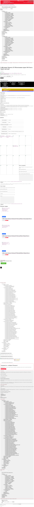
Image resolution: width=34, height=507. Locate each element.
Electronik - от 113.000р (7, 340)
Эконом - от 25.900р (6, 345)
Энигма (5, 347)
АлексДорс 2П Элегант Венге (9, 300)
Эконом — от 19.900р (8, 487)
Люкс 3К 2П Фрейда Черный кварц (10, 315)
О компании (3, 31)
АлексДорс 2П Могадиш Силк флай (10, 408)
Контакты (3, 34)
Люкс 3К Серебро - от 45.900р (9, 15)
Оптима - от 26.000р (8, 22)
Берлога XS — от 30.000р (9, 488)
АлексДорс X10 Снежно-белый (9, 402)
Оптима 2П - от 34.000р (8, 47)
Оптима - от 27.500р (6, 343)
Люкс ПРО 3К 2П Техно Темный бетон (10, 333)
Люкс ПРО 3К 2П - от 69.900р (9, 17)
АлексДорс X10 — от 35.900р (9, 476)
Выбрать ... (6, 220)
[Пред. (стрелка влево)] (0, 506)
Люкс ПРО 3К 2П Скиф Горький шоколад (11, 448)
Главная (1, 62)
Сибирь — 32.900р (8, 486)
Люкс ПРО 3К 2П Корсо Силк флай (10, 330)
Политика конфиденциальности (4, 378)
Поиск (11, 8)
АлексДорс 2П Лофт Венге (9, 409)
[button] (1, 267)
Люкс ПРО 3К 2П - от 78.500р (8, 321)
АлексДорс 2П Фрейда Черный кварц (10, 418)
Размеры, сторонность (3, 76)
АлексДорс (6, 27)
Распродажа (5, 53)
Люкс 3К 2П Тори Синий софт (9, 309)
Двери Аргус (5, 11)
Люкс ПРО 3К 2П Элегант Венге (10, 454)
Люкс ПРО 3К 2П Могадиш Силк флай (10, 331)
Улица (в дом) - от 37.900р (9, 18)
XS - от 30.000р (10, 62)
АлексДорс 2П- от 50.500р (7, 287)
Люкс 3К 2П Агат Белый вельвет (10, 306)
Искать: (1, 8)
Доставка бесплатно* (5, 86)
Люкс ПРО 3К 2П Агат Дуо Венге (10, 325)
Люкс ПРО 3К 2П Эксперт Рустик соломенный (12, 337)
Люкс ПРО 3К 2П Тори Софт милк (10, 334)
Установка (3, 33)
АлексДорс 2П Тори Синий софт (10, 415)
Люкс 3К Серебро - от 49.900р (8, 303)
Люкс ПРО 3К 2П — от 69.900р (9, 480)
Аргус (6, 28)
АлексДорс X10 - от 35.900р (9, 13)
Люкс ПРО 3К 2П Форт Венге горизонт (11, 335)
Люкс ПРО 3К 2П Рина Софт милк (10, 327)
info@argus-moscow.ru (31, 1)
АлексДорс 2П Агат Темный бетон (10, 290)
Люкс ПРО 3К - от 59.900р (9, 41)
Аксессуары (3, 351)
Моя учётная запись (5, 500)
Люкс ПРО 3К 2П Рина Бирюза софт (10, 329)
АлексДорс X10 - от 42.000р (8, 285)
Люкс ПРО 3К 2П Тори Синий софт (10, 451)
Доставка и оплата (4, 32)
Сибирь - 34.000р (6, 344)
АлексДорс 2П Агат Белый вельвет (10, 406)
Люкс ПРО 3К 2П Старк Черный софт (10, 332)
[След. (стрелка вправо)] (1, 506)
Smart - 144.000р (6, 341)
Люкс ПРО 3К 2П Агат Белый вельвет (10, 322)
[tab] (18, 88)
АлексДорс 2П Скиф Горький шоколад (10, 412)
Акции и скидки (4, 56)
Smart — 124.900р (7, 483)
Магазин (3, 35)
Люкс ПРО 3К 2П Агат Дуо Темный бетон (11, 323)
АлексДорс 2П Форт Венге (9, 288)
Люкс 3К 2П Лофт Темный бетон (10, 427)
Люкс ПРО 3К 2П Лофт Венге (9, 326)
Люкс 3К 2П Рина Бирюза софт (9, 424)
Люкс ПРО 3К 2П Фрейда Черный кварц (11, 336)
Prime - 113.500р (6, 457)
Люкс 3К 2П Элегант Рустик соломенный (11, 317)
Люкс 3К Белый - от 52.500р (8, 302)
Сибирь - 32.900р (7, 23)
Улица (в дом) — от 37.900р (9, 481)
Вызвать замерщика (6, 90)
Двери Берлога (6, 21)
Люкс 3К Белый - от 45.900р (9, 14)
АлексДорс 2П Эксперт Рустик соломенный (11, 299)
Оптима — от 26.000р (8, 485)
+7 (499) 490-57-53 (6, 1)
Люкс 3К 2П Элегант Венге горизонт (10, 433)
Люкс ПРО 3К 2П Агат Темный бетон (10, 439)
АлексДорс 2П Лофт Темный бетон (10, 294)
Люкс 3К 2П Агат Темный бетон (10, 305)
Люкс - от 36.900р (7, 12)
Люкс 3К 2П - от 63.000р (7, 304)
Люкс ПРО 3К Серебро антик (9, 436)
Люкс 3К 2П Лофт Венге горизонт (10, 310)
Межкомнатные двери (7, 26)
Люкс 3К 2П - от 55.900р (8, 16)
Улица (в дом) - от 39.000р (7, 339)
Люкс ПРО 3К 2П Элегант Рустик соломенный (12, 338)
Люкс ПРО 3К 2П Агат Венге (9, 442)
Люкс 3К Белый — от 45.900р (9, 477)
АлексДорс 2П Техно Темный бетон (10, 297)
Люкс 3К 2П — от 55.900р (9, 479)
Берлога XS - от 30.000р (8, 25)
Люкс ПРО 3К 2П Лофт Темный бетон (10, 445)
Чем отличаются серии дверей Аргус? (9, 6)
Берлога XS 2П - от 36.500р (9, 50)
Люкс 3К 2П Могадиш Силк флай (10, 311)
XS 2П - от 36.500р (6, 463)
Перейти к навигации (3, 4)
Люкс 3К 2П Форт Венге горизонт (10, 314)
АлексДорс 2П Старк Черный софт (10, 296)
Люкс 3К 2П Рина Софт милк (9, 307)
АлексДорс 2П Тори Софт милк (9, 301)
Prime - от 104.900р (8, 44)
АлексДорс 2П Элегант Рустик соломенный (11, 298)
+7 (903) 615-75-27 (6, 2)
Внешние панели (6, 29)
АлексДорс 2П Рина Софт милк (9, 293)
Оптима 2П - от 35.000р (7, 460)
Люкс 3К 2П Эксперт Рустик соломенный (11, 316)
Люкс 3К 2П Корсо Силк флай (9, 318)
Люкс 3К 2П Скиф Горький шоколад (10, 312)
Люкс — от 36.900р (8, 475)
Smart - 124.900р (7, 20)
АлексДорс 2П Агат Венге (9, 405)
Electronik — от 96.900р (8, 482)
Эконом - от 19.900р (8, 24)
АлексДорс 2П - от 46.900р (9, 38)
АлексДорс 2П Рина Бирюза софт (10, 411)
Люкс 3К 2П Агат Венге (8, 421)
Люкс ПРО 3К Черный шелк (9, 320)
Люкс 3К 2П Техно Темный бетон (10, 430)
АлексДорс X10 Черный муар (9, 403)
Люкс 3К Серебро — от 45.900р (9, 478)
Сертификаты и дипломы (7, 89)
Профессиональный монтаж (22, 84)
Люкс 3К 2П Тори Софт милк (9, 308)
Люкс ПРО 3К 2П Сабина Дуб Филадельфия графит (12, 328)
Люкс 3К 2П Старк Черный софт (10, 313)
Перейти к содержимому (10, 4)
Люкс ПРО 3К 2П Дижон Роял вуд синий (11, 324)
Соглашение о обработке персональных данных (16, 181)
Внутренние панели (6, 30)
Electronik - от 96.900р (8, 19)
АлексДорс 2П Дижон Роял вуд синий (10, 291)
